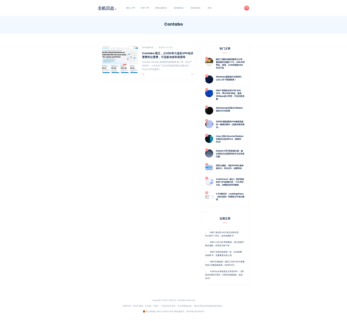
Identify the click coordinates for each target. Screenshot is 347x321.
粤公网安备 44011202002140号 (160, 311)
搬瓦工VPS (130, 8)
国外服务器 (195, 8)
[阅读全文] (192, 74)
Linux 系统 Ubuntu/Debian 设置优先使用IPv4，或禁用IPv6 (229, 139)
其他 (209, 8)
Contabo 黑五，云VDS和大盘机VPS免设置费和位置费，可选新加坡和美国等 (167, 55)
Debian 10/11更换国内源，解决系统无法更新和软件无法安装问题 (230, 153)
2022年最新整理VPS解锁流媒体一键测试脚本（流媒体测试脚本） (230, 124)
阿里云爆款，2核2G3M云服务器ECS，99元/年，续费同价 (230, 167)
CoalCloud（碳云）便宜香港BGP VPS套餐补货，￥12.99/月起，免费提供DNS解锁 (230, 182)
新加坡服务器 (147, 47)
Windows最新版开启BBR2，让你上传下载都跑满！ (229, 78)
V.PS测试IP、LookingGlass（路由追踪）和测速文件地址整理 (230, 196)
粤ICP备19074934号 (195, 311)
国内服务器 (178, 8)
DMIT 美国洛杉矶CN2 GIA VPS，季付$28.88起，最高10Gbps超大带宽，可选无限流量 (230, 94)
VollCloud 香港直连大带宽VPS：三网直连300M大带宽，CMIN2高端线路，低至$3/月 (224, 275)
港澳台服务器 (160, 8)
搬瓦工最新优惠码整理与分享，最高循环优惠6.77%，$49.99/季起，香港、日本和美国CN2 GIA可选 (230, 63)
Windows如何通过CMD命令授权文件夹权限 (229, 109)
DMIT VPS (145, 8)
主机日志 (107, 8)
